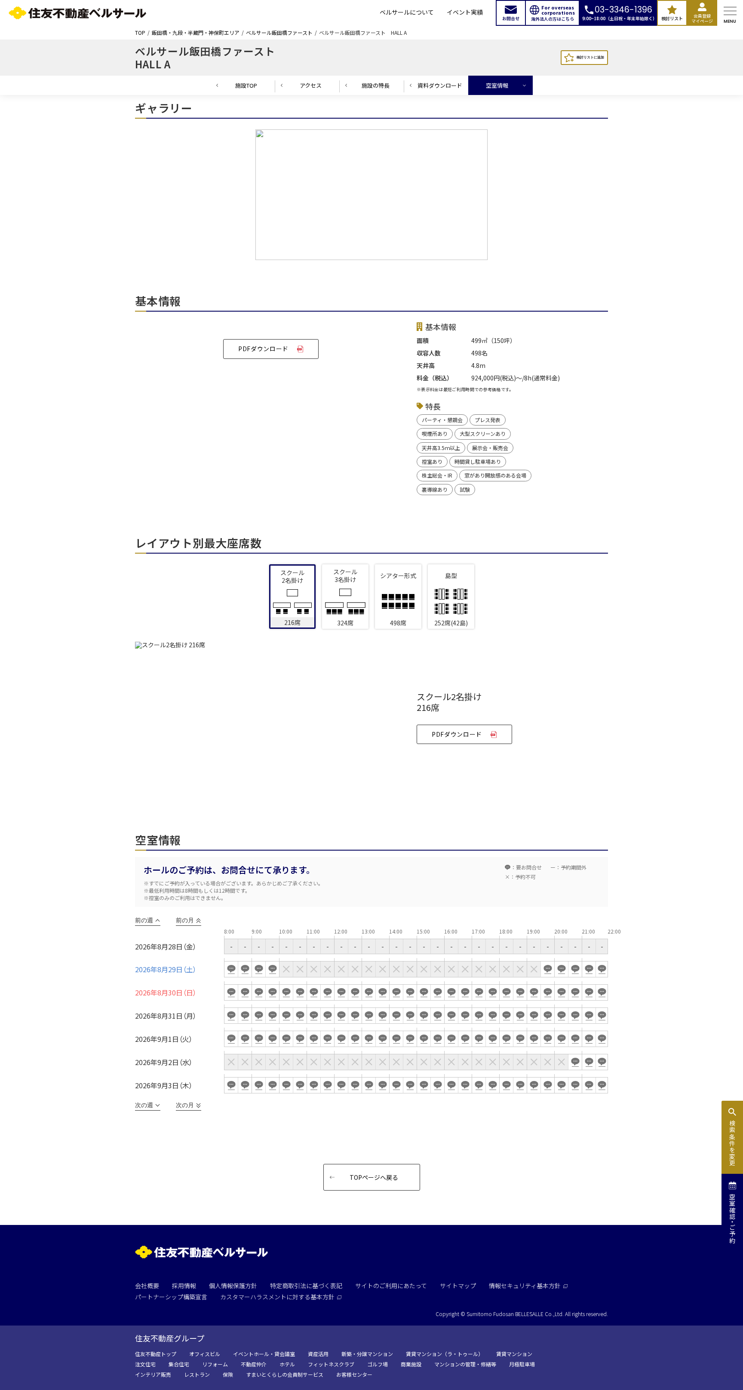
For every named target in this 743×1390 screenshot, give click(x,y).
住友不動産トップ (155, 1353)
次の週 (144, 1105)
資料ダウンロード (440, 85)
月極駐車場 (522, 1364)
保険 (228, 1374)
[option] (371, 196)
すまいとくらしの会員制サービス (284, 1374)
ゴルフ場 (377, 1364)
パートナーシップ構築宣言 (171, 1296)
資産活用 (318, 1353)
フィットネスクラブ (331, 1364)
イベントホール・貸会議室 (264, 1353)
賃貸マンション (514, 1353)
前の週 (144, 920)
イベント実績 (465, 12)
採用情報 (184, 1285)
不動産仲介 (254, 1364)
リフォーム (215, 1364)
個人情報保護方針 (233, 1285)
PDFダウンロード (263, 348)
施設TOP (246, 85)
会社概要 (147, 1285)
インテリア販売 (153, 1374)
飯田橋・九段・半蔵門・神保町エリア (195, 32)
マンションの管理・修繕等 (465, 1364)
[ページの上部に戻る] (706, 1362)
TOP (140, 32)
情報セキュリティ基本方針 (525, 1285)
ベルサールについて (407, 12)
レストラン (197, 1374)
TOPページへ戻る (374, 1177)
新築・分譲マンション (367, 1353)
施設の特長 (376, 85)
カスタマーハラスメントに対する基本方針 (277, 1296)
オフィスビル (204, 1353)
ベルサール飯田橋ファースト (279, 32)
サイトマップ (458, 1285)
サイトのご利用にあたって (391, 1285)
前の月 (185, 920)
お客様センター (354, 1374)
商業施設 (411, 1364)
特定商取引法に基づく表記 (306, 1285)
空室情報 (497, 85)
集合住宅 (179, 1364)
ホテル (287, 1364)
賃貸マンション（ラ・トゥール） (444, 1353)
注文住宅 (145, 1364)
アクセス (311, 85)
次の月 (185, 1105)
